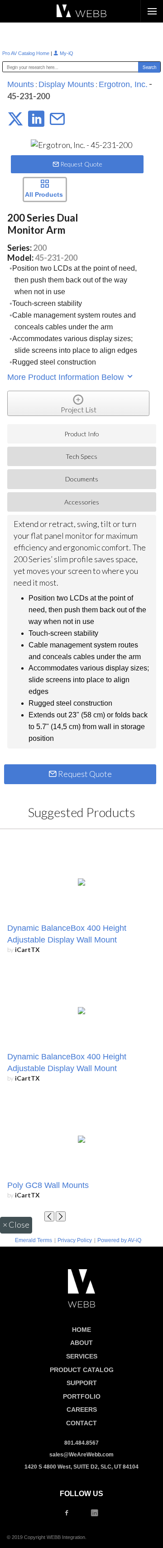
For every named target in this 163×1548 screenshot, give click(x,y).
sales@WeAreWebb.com (81, 1454)
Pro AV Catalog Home (26, 53)
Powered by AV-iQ (119, 1240)
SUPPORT (82, 1382)
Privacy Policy (75, 1240)
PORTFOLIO (82, 1396)
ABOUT (81, 1342)
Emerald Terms (33, 1240)
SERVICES (81, 1356)
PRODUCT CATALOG (82, 1369)
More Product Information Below (66, 377)
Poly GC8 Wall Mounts (48, 1185)
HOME (81, 1329)
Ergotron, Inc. (123, 84)
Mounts (20, 84)
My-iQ (65, 53)
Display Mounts (66, 84)
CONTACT (81, 1423)
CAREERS (82, 1409)
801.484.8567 (81, 1443)
